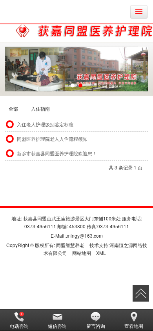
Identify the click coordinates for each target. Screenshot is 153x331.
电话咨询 (19, 325)
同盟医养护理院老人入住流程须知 (52, 138)
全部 (13, 108)
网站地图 (81, 252)
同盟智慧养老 (70, 245)
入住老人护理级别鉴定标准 (45, 124)
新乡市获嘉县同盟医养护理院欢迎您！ (57, 153)
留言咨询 (95, 325)
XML (101, 252)
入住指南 (40, 108)
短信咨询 (57, 325)
